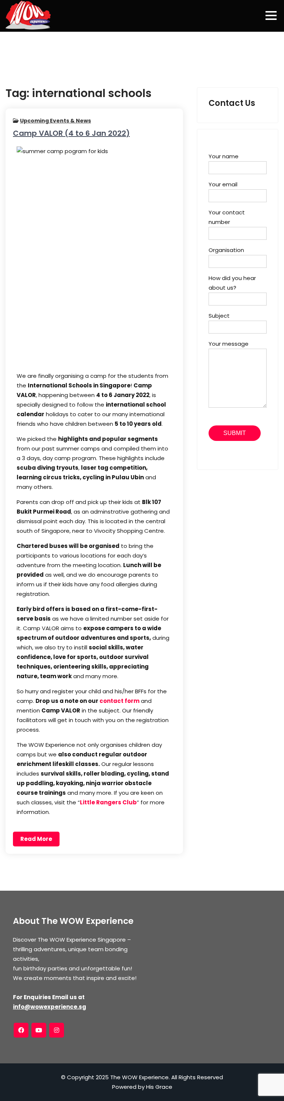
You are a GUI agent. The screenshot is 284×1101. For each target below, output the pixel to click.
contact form (119, 701)
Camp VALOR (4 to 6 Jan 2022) (71, 133)
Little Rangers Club (108, 802)
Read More (36, 839)
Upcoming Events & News (55, 120)
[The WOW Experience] (28, 15)
